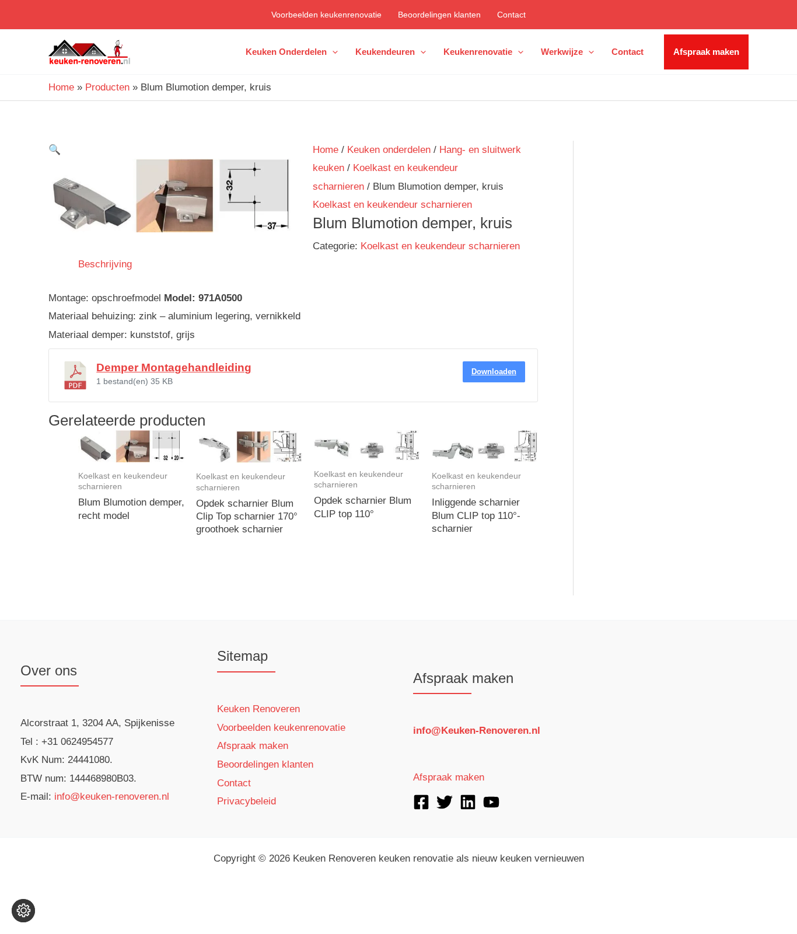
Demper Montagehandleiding (173, 367)
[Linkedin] (468, 802)
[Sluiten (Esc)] (131, 904)
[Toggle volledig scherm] (55, 904)
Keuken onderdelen (286, 52)
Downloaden (493, 371)
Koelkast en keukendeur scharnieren (392, 204)
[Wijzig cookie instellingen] (23, 910)
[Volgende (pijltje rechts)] (55, 925)
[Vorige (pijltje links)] (17, 925)
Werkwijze (562, 52)
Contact (511, 14)
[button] (332, 51)
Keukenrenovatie (477, 52)
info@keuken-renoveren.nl (111, 796)
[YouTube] (491, 802)
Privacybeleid (246, 801)
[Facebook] (421, 802)
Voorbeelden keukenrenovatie (326, 14)
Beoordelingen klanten (439, 14)
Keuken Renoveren (258, 709)
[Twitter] (444, 802)
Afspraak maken (706, 52)
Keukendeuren (385, 52)
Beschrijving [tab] (105, 264)
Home (325, 149)
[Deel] (93, 904)
